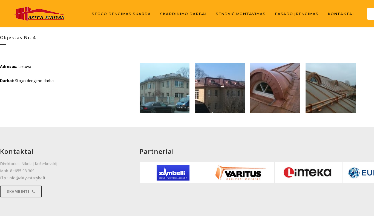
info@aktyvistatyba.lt (27, 177)
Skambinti (18, 191)
